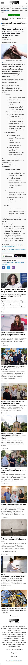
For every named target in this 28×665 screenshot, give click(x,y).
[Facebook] (3, 267)
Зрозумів (14, 15)
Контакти (14, 656)
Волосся (4, 63)
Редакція (14, 653)
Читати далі (14, 616)
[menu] (2, 3)
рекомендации (19, 262)
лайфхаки (5, 264)
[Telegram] (8, 267)
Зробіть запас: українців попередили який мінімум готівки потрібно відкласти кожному (14, 23)
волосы (7, 262)
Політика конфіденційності (14, 649)
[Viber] (13, 267)
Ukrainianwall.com (16, 661)
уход (12, 262)
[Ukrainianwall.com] (14, 2)
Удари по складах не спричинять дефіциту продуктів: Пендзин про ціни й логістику (14, 18)
